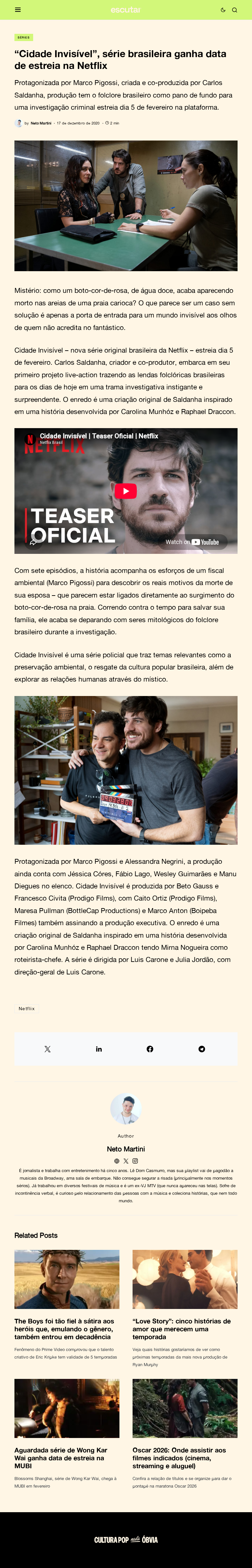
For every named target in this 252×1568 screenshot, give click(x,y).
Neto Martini (126, 1149)
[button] (17, 10)
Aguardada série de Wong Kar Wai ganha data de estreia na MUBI (60, 1458)
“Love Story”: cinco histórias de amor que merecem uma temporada (182, 1328)
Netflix (27, 1008)
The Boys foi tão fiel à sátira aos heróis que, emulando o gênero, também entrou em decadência (64, 1328)
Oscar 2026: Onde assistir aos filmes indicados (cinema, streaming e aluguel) (179, 1458)
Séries (24, 37)
